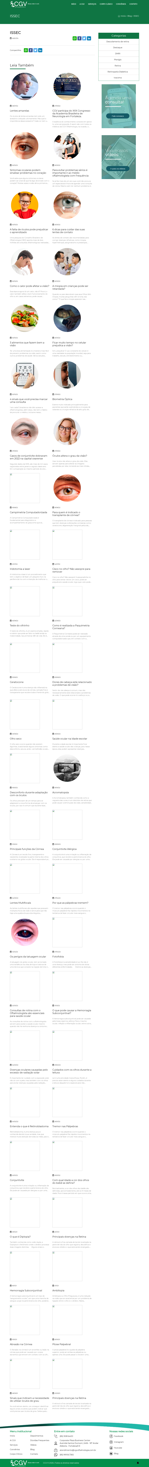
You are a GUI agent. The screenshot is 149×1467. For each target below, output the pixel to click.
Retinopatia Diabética (118, 72)
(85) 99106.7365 (67, 1455)
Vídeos (33, 1445)
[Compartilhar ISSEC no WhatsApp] (75, 38)
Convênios (121, 4)
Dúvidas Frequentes (39, 1440)
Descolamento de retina (117, 42)
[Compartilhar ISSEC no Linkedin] (89, 38)
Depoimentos (36, 1436)
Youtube (118, 1448)
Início (73, 4)
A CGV (82, 4)
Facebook (118, 1436)
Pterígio (117, 60)
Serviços (92, 4)
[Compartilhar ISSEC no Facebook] (79, 38)
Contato (133, 4)
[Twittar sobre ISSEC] (84, 38)
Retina (118, 66)
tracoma (118, 78)
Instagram (119, 1442)
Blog (129, 16)
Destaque (117, 47)
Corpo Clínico (106, 4)
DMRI (117, 54)
